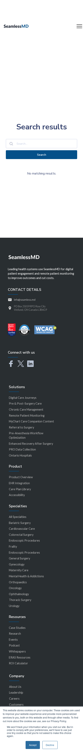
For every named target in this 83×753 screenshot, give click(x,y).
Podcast (14, 645)
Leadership (16, 692)
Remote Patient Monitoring (27, 415)
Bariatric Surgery (20, 523)
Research (15, 633)
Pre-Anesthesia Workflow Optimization (26, 435)
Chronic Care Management (26, 409)
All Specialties (17, 517)
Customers (16, 704)
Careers (14, 698)
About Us (15, 686)
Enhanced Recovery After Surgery (31, 443)
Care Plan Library (20, 489)
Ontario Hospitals (20, 455)
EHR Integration (19, 483)
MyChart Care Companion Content (31, 421)
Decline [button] (50, 745)
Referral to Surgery (21, 427)
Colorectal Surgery (21, 534)
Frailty (13, 546)
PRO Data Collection (22, 449)
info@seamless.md (24, 299)
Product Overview (21, 477)
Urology (14, 606)
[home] (16, 26)
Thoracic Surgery (20, 600)
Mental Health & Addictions (26, 576)
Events (13, 639)
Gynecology (16, 564)
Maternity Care (18, 570)
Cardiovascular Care (22, 528)
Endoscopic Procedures (24, 540)
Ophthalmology (19, 594)
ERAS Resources (19, 657)
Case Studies (17, 627)
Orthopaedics (18, 582)
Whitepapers (17, 651)
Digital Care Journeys (22, 397)
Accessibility (17, 495)
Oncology (15, 588)
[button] (79, 26)
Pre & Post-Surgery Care (25, 403)
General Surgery (19, 558)
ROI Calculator (18, 663)
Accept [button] (32, 745)
